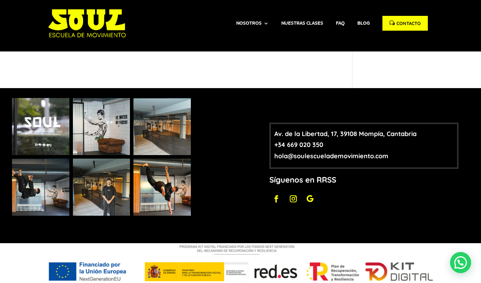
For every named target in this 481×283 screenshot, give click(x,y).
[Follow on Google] (310, 199)
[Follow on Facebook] (276, 199)
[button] (460, 262)
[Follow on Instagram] (293, 199)
